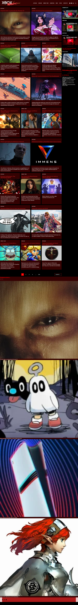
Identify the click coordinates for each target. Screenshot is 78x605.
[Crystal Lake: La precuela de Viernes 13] (15, 23)
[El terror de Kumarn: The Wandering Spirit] (10, 186)
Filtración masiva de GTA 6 (40, 208)
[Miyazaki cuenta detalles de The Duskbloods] (46, 88)
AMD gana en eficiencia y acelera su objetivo (68, 78)
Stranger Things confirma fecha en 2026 (29, 111)
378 (39, 274)
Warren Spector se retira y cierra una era (50, 177)
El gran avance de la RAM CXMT (68, 81)
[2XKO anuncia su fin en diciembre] (46, 23)
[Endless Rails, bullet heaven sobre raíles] (15, 88)
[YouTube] (71, 3)
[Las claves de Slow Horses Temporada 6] (31, 186)
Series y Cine (45, 3)
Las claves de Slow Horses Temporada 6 (29, 177)
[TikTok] (73, 3)
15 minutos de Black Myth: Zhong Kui (29, 46)
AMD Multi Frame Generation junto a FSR (68, 85)
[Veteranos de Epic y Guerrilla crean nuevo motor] (46, 154)
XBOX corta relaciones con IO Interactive (9, 596)
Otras (60, 3)
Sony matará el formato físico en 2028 (8, 517)
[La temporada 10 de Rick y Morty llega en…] (10, 253)
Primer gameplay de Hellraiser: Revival (12, 141)
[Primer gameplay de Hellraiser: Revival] (15, 154)
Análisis (40, 3)
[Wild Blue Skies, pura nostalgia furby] (52, 120)
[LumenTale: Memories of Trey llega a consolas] (52, 55)
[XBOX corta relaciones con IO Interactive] (39, 557)
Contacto (65, 3)
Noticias (35, 3)
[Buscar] (75, 3)
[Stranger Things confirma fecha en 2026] (31, 120)
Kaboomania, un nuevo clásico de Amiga (30, 244)
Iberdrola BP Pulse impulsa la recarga (68, 80)
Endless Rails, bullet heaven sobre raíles (13, 76)
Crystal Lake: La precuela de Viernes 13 (12, 10)
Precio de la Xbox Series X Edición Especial (8, 46)
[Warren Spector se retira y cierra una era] (52, 186)
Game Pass (52, 3)
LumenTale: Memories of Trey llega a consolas (49, 46)
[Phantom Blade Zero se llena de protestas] (15, 221)
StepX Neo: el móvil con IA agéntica (68, 83)
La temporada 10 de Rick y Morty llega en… (8, 244)
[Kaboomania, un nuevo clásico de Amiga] (31, 253)
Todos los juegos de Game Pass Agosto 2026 (50, 244)
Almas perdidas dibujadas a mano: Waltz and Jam (11, 438)
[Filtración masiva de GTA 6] (46, 221)
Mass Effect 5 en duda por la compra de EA (9, 111)
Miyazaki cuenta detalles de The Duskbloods (45, 76)
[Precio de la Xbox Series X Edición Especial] (10, 55)
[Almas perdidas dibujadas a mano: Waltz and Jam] (39, 399)
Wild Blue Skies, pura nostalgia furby (51, 111)
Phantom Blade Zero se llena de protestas (13, 208)
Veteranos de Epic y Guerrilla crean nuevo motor (46, 141)
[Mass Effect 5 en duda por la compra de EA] (10, 120)
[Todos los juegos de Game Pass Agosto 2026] (52, 253)
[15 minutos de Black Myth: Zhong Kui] (31, 55)
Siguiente (57, 274)
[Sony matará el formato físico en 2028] (39, 478)
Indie (57, 3)
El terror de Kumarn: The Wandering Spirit (8, 177)
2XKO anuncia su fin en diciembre (42, 10)
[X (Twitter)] (69, 3)
